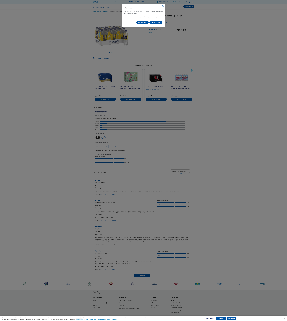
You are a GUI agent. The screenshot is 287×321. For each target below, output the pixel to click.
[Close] (284, 318)
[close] (163, 5)
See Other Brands (142, 22)
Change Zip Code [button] (155, 22)
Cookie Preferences (210, 318)
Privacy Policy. (79, 319)
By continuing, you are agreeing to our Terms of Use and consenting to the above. (99, 319)
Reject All (221, 318)
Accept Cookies (231, 318)
